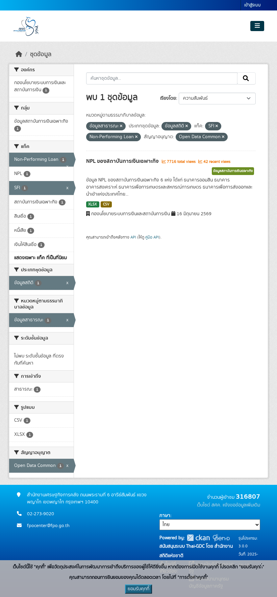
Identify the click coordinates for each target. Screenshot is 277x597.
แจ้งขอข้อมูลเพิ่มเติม (241, 505)
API (133, 237)
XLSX (92, 204)
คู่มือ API (152, 237)
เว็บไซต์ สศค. (209, 505)
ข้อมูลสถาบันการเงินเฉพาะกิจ (233, 171)
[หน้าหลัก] (19, 54)
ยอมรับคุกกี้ (138, 589)
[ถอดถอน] (121, 126)
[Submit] (246, 78)
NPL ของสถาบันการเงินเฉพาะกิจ (123, 161)
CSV (106, 204)
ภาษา (164, 515)
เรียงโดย (168, 98)
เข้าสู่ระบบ (252, 5)
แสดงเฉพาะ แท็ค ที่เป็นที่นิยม (40, 257)
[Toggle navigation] (257, 26)
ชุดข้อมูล (40, 54)
